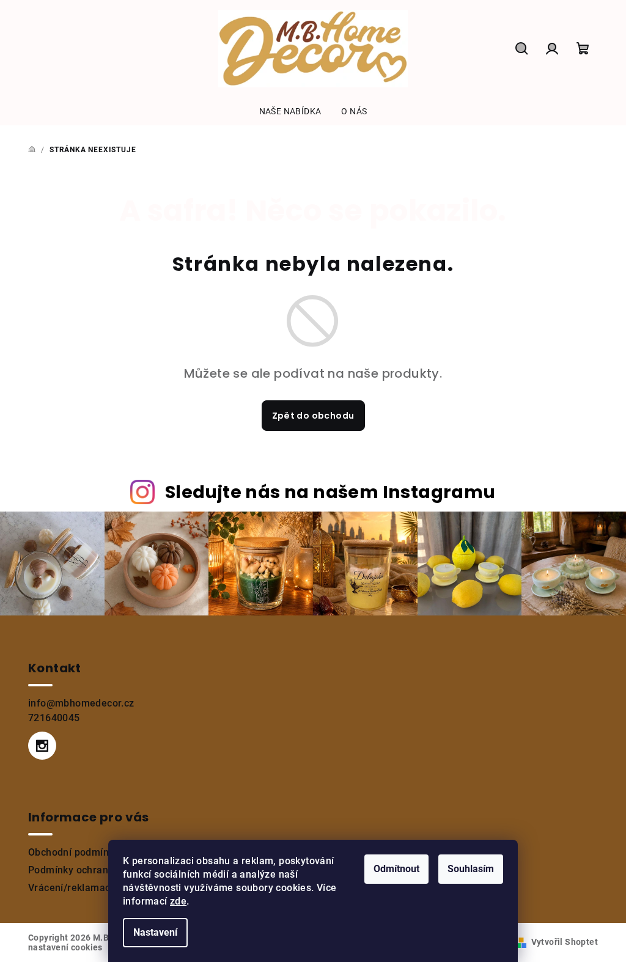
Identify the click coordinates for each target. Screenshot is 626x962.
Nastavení (155, 932)
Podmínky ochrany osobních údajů (107, 870)
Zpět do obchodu (313, 415)
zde (178, 901)
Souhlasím (470, 869)
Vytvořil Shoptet (564, 942)
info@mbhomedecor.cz (81, 703)
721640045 (54, 718)
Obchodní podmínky (73, 852)
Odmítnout (396, 869)
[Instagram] (42, 746)
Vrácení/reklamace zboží (85, 888)
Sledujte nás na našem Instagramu (330, 492)
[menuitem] (290, 111)
